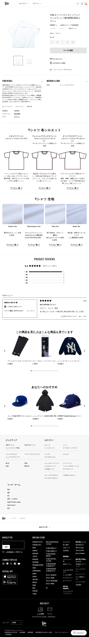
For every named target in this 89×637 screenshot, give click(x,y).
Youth (7, 466)
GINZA (34, 548)
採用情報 (30, 632)
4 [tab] (35, 370)
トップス (53, 28)
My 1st (7, 463)
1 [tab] (31, 370)
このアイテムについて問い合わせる (62, 69)
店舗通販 (78, 585)
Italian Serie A (11, 505)
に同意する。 (15, 552)
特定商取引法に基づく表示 (43, 632)
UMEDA (34, 574)
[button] (44, 272)
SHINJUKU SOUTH (37, 542)
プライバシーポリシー (61, 632)
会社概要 (22, 632)
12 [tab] (46, 370)
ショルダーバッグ (50, 466)
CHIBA (34, 568)
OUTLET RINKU (50, 584)
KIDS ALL (26, 466)
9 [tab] (42, 370)
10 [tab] (43, 370)
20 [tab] (57, 370)
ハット (65, 445)
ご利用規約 (10, 552)
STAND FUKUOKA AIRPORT (50, 555)
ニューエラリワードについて (68, 592)
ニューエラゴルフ (11, 454)
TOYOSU (34, 556)
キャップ (47, 445)
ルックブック (67, 580)
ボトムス (66, 454)
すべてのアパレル (50, 457)
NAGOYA (34, 582)
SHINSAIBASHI (36, 571)
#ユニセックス (19, 106)
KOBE (33, 588)
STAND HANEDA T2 (51, 551)
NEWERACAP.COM (11, 632)
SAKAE (34, 585)
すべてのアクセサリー (51, 478)
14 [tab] (49, 370)
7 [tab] (39, 370)
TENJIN (34, 594)
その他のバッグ (49, 469)
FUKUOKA (35, 591)
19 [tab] (56, 370)
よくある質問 (67, 575)
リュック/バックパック (51, 463)
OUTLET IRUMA (50, 578)
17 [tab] (53, 370)
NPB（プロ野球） (12, 499)
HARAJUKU (35, 553)
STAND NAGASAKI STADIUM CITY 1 (51, 565)
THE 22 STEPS (80, 550)
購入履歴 (66, 545)
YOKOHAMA (35, 562)
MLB (8, 489)
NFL (8, 496)
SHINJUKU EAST (36, 545)
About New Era (80, 545)
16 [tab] (52, 370)
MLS (8, 508)
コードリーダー (80, 582)
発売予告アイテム (30, 445)
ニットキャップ (49, 448)
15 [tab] (50, 370)
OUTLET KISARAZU (51, 575)
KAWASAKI (35, 559)
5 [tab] (36, 370)
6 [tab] (38, 370)
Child (25, 463)
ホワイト (17, 117)
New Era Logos (80, 548)
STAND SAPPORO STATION (51, 560)
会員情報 (66, 550)
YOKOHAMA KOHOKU (37, 565)
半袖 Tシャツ (73, 28)
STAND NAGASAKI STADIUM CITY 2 (51, 570)
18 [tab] (54, 370)
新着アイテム (10, 445)
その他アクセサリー (69, 475)
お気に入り (66, 548)
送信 (6, 547)
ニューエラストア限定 (13, 448)
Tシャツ (62, 28)
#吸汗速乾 (29, 106)
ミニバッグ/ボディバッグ (71, 466)
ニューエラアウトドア (13, 457)
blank (47, 547)
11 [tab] (45, 370)
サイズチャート (68, 578)
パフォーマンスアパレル (32, 454)
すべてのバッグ (68, 469)
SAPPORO (35, 579)
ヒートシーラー (80, 574)
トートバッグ (67, 463)
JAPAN (14, 622)
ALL (47, 588)
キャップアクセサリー (51, 475)
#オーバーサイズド (7, 106)
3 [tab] (34, 370)
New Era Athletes (80, 553)
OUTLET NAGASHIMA (51, 581)
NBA (8, 493)
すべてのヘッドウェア (70, 448)
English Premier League (14, 502)
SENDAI (34, 576)
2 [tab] (32, 370)
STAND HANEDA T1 (51, 548)
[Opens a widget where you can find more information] (79, 633)
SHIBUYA (34, 551)
